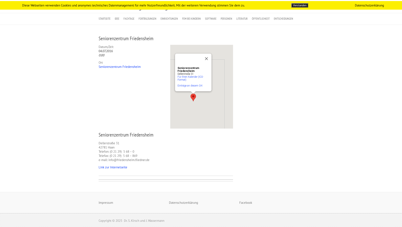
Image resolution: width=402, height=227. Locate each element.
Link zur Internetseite (113, 167)
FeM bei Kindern (191, 19)
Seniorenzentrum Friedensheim (126, 38)
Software (210, 19)
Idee (117, 19)
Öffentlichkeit (261, 19)
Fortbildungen (147, 19)
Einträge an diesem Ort (190, 85)
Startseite (105, 19)
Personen (226, 19)
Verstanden (300, 5)
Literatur (242, 19)
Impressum (106, 203)
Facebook (245, 203)
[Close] (206, 59)
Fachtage (129, 19)
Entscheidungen (283, 19)
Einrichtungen (169, 19)
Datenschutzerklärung (183, 203)
